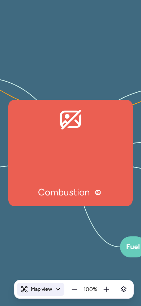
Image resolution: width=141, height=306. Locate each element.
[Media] (98, 192)
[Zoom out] (74, 289)
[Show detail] (123, 289)
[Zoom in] (106, 289)
